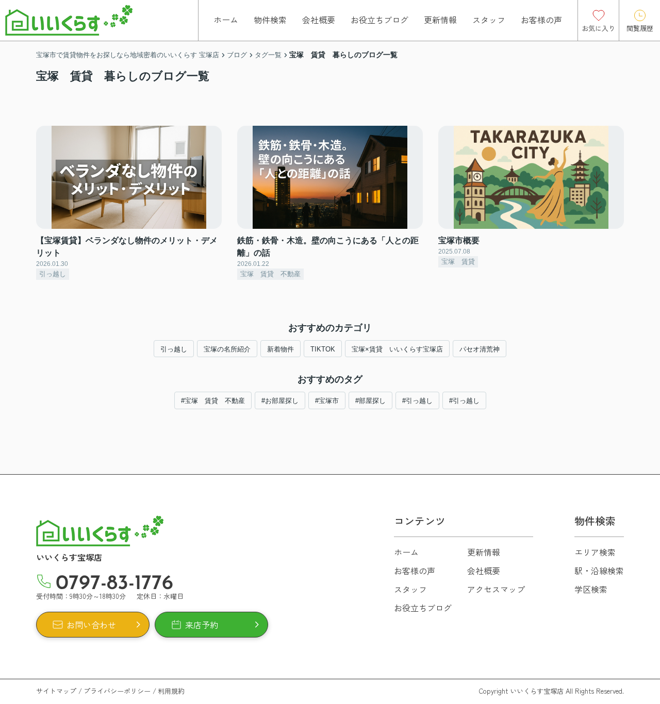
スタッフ (488, 19)
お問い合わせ (91, 624)
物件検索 (270, 19)
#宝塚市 (327, 401)
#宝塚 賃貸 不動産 (213, 401)
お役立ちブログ (379, 19)
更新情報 (440, 19)
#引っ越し (417, 401)
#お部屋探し (280, 401)
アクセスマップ (496, 589)
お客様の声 (541, 19)
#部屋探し (370, 401)
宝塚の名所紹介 (227, 349)
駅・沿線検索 (599, 570)
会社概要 (318, 19)
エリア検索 (595, 552)
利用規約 (171, 691)
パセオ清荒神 (479, 349)
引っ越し (173, 349)
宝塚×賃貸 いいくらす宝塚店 (397, 349)
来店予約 (201, 624)
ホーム (225, 19)
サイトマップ (56, 691)
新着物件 (280, 349)
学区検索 (590, 589)
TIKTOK (322, 349)
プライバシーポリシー (117, 691)
